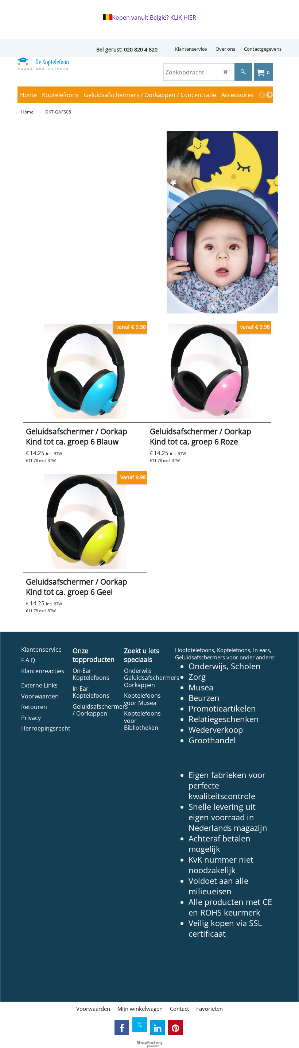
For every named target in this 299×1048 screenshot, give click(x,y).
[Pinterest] (175, 1027)
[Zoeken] (243, 72)
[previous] (262, 95)
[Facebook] (121, 1027)
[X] (139, 1024)
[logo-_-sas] (43, 63)
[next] (269, 95)
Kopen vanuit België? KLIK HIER (154, 18)
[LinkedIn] (157, 1027)
